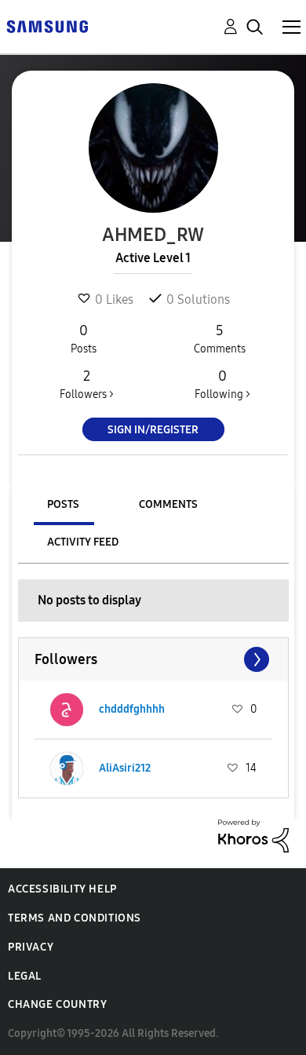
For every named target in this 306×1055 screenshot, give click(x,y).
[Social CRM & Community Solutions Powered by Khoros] (253, 834)
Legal (25, 976)
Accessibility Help (62, 889)
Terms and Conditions (74, 918)
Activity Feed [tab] (82, 542)
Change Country (57, 1004)
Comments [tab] (168, 504)
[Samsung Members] (47, 25)
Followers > (87, 384)
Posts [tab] (63, 504)
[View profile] (66, 709)
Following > (222, 384)
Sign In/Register (153, 429)
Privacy (30, 947)
